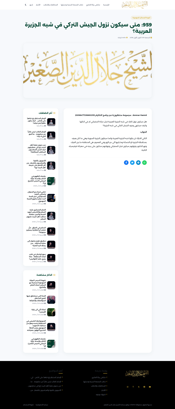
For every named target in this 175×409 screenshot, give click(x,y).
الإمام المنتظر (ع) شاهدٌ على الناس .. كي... (45, 377)
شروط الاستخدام (28, 405)
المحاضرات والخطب (50, 5)
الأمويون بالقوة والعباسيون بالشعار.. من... (45, 390)
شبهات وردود (101, 394)
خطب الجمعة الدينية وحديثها (72, 5)
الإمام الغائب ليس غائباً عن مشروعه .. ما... (45, 382)
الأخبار (38, 5)
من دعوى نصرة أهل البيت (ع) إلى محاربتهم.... (44, 386)
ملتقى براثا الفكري (93, 5)
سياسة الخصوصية (42, 405)
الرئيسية (106, 5)
